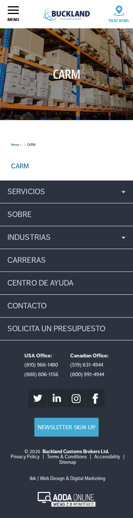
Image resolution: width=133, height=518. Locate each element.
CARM (20, 166)
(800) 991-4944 (87, 374)
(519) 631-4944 (86, 365)
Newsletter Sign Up (66, 427)
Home (15, 144)
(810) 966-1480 (41, 365)
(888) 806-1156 (41, 374)
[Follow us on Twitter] (37, 398)
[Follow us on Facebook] (95, 398)
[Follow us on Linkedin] (57, 398)
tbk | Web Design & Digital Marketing (67, 478)
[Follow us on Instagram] (76, 398)
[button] (66, 192)
